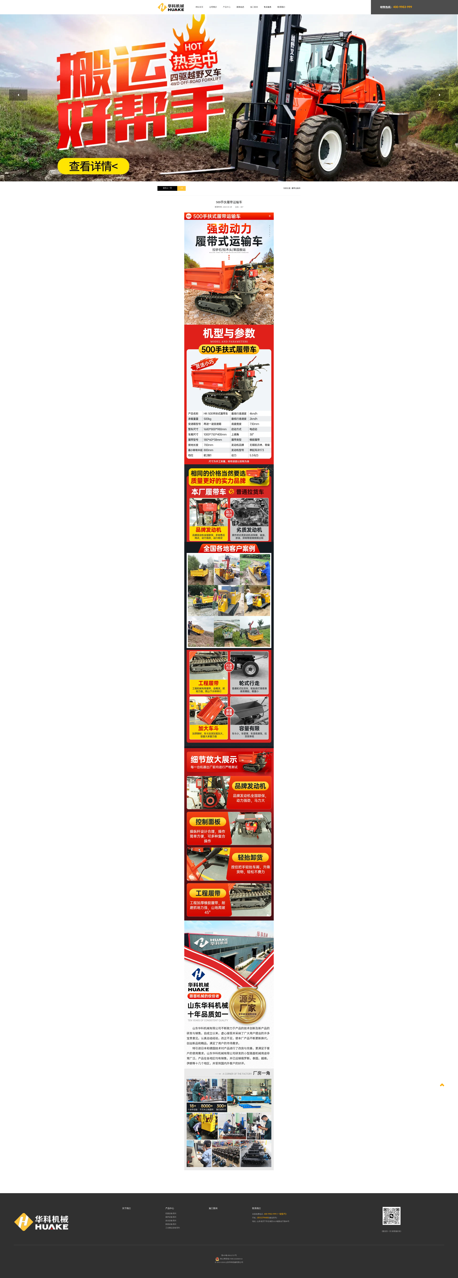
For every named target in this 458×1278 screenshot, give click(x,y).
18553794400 (263, 1218)
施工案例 (213, 1208)
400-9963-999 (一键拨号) (275, 1214)
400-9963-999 (402, 7)
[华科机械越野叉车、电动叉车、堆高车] (66, 1221)
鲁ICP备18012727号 (229, 1255)
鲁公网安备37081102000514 (231, 1259)
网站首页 (199, 7)
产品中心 (169, 1208)
